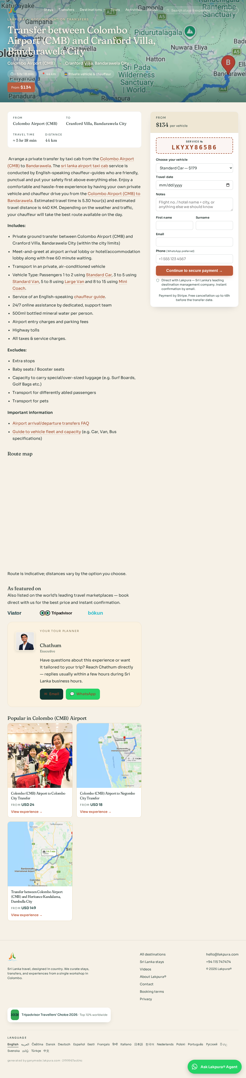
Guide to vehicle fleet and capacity (46, 431)
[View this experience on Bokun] (98, 613)
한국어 (150, 1044)
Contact (147, 984)
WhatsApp (83, 694)
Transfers (66, 10)
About (152, 10)
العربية (25, 1044)
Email (51, 694)
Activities (133, 10)
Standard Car (99, 274)
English (12, 1044)
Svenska (13, 1051)
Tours (115, 10)
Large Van (74, 281)
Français (103, 1044)
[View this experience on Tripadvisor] (60, 613)
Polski (180, 1044)
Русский (211, 1044)
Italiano (125, 1044)
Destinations (92, 10)
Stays (48, 10)
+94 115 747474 (218, 962)
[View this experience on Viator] (19, 613)
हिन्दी (115, 1044)
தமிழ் (25, 1051)
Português (195, 1044)
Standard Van (25, 281)
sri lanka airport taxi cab (84, 165)
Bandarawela (38, 165)
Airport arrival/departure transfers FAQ (50, 423)
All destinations (153, 954)
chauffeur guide (89, 296)
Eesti (91, 1044)
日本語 (138, 1044)
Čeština (37, 1044)
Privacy (146, 999)
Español (79, 1044)
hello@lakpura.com (222, 954)
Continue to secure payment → (194, 270)
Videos (145, 969)
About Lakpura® (153, 977)
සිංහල (223, 1044)
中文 (46, 1051)
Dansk (50, 1044)
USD (230, 10)
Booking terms (152, 992)
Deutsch (64, 1044)
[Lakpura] (12, 10)
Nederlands (165, 1044)
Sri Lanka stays (152, 962)
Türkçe (36, 1051)
